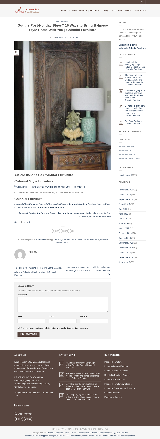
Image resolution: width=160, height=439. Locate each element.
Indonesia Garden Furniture (26, 207)
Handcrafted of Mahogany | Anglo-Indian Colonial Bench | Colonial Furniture (135, 65)
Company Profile (78, 11)
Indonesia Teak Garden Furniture (53, 204)
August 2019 (124, 204)
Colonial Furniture (109, 436)
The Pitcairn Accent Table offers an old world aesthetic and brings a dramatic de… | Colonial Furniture (135, 80)
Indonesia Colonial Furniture (76, 433)
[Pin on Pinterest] (67, 231)
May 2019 (123, 219)
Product (94, 11)
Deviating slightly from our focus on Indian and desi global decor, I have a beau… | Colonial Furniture (135, 95)
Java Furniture (122, 433)
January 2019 (125, 238)
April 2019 (123, 224)
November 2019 (126, 190)
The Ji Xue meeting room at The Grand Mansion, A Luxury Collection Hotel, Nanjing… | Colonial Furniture (38, 271)
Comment (22, 295)
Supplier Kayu (103, 204)
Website (83, 316)
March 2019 (124, 228)
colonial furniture (76, 240)
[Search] (142, 2)
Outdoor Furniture (112, 393)
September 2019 (126, 199)
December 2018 (126, 243)
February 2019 (125, 233)
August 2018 (124, 262)
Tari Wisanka (23, 406)
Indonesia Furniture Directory (102, 433)
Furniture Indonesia (113, 397)
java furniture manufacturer (71, 213)
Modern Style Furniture (91, 436)
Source (17, 222)
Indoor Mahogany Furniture (116, 366)
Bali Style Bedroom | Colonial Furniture (134, 122)
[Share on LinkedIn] (72, 231)
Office (75, 37)
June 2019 (123, 214)
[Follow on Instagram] (21, 419)
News (128, 11)
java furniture (51, 213)
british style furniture (62, 240)
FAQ (106, 11)
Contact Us (140, 11)
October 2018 (125, 252)
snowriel (27, 222)
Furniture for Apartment (126, 436)
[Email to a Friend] (63, 231)
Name (20, 316)
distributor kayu (91, 213)
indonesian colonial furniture (129, 159)
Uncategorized (62, 21)
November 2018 (126, 248)
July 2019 (123, 209)
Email (52, 316)
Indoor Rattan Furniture (114, 380)
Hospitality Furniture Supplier (117, 375)
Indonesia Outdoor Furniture (82, 204)
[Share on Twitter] (58, 231)
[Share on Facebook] (54, 231)
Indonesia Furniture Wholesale (118, 384)
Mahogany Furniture (56, 436)
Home (63, 11)
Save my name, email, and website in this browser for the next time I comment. (54, 328)
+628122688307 (24, 414)
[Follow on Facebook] (17, 419)
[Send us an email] (30, 419)
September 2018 (126, 257)
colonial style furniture (91, 240)
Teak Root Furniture (73, 436)
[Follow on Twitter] (26, 419)
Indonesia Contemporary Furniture (119, 388)
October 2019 (125, 194)
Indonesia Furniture (113, 362)
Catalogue (116, 11)
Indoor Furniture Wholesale (116, 371)
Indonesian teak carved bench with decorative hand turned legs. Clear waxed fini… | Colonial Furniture (88, 269)
